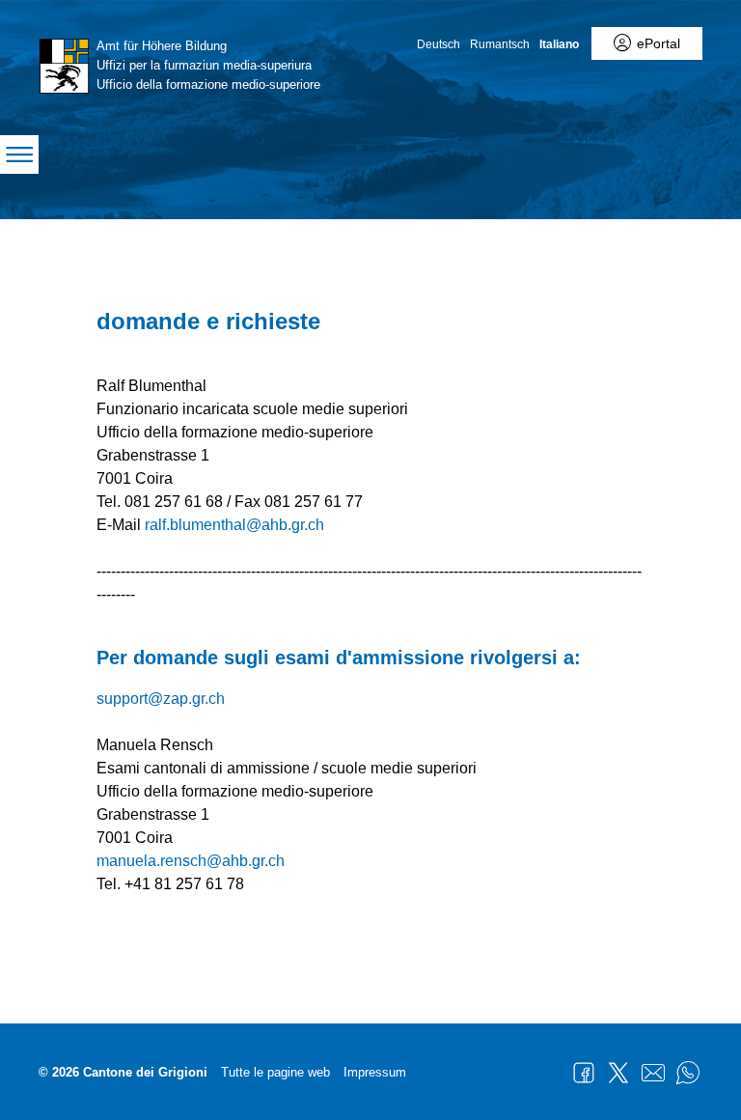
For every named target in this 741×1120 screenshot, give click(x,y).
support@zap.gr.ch (160, 698)
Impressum (374, 1072)
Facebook (583, 1072)
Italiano (559, 44)
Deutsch (438, 44)
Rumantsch (500, 44)
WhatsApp (687, 1072)
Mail (653, 1072)
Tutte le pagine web (275, 1072)
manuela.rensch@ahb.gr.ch (190, 861)
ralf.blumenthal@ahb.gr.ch (234, 525)
